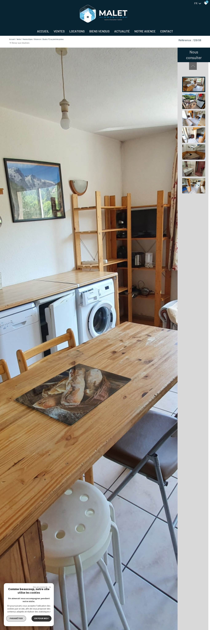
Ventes (59, 31)
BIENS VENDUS (99, 31)
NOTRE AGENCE (145, 31)
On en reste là (40, 587)
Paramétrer (16, 618)
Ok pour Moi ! (41, 618)
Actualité (122, 31)
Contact (166, 31)
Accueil (43, 31)
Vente (19, 39)
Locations (77, 31)
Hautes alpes (27, 39)
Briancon (37, 39)
